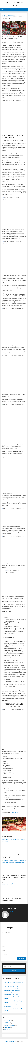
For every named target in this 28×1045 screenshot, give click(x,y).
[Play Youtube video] (14, 824)
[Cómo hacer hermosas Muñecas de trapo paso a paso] (14, 846)
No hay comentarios (18, 42)
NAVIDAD (7, 1027)
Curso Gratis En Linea (14, 4)
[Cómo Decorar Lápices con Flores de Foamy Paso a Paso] (14, 889)
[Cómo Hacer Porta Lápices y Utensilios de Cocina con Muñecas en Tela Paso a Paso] (14, 867)
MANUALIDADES (6, 42)
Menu (2, 10)
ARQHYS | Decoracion (17, 813)
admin (3, 41)
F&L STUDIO (17, 1043)
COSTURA (7, 1023)
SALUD (6, 1029)
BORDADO (7, 1020)
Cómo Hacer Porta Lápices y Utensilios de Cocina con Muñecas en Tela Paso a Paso (14, 877)
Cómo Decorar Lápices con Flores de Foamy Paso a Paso (13, 899)
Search (14, 970)
